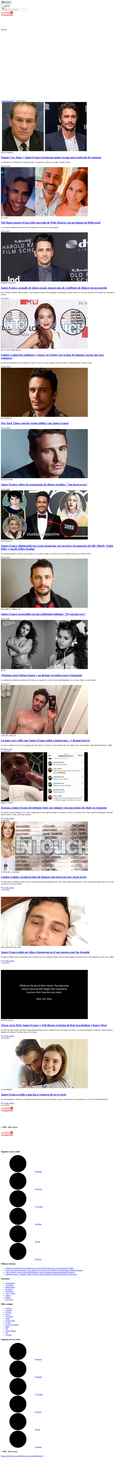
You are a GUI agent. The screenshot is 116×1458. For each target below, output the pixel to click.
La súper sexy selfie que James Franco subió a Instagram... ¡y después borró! (45, 740)
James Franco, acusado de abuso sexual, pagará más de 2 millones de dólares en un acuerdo (54, 287)
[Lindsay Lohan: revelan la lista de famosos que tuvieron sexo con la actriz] (58, 846)
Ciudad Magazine (7, 101)
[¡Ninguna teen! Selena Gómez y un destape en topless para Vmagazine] (58, 645)
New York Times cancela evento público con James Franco (35, 423)
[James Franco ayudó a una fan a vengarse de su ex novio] (58, 1064)
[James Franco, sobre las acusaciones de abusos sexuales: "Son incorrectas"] (58, 454)
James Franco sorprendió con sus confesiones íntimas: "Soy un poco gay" (43, 614)
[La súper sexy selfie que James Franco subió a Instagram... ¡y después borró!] (58, 710)
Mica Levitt (8, 749)
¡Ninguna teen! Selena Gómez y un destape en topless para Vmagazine (41, 675)
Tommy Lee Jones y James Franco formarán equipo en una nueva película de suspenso (51, 157)
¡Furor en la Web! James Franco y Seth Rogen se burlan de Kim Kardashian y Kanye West (54, 1025)
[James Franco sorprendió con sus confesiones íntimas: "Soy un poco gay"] (58, 583)
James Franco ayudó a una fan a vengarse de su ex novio (33, 1094)
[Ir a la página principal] (18, 27)
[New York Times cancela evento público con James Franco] (58, 392)
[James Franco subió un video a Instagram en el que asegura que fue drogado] (58, 918)
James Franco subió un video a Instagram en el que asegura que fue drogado (45, 952)
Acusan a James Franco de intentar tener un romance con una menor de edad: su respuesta (54, 807)
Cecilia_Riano (9, 818)
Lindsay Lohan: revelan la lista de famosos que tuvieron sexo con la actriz (44, 876)
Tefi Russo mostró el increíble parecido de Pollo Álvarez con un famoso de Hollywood (50, 222)
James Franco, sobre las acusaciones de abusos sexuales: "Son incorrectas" (44, 484)
